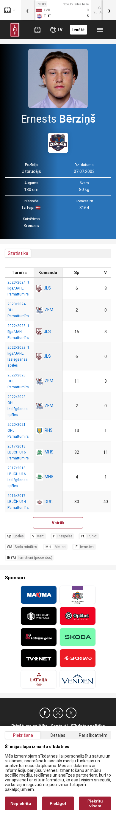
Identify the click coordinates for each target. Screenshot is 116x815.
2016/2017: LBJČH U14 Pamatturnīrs (18, 502)
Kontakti (59, 726)
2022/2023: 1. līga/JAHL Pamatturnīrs (18, 332)
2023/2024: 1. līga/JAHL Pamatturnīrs (18, 288)
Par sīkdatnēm (93, 735)
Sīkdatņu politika (88, 726)
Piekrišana (23, 735)
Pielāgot (58, 803)
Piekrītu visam (95, 803)
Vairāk (58, 522)
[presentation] (27, 10)
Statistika (18, 253)
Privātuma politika (29, 726)
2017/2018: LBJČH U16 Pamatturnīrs (18, 452)
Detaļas (58, 735)
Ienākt (78, 29)
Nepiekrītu (20, 803)
